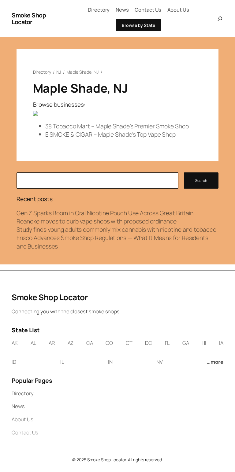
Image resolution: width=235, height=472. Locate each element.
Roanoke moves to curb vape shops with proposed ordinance (97, 221)
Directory (42, 72)
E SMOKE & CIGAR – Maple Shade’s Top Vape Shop (110, 134)
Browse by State (138, 25)
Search (201, 180)
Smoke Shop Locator (29, 18)
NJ (59, 72)
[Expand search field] (218, 18)
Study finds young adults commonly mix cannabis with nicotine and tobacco (116, 229)
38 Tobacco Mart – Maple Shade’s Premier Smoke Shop (117, 126)
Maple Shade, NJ (82, 72)
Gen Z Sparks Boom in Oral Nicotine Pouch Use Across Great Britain (105, 213)
